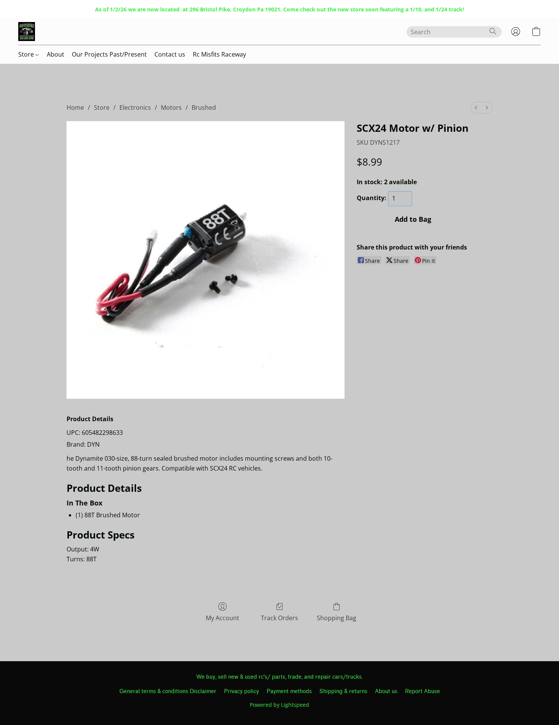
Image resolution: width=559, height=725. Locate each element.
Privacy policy (241, 691)
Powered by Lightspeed (279, 704)
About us (386, 691)
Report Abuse (422, 691)
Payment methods (289, 691)
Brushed (204, 107)
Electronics (135, 107)
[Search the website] (493, 31)
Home (75, 107)
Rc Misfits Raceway (219, 54)
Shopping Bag (336, 618)
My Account (222, 618)
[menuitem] (476, 107)
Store (26, 54)
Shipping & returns (343, 691)
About (55, 54)
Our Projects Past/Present (109, 54)
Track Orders (279, 618)
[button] (26, 31)
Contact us (169, 54)
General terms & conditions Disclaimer (167, 691)
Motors (171, 107)
